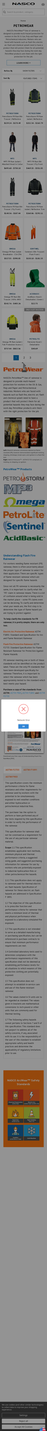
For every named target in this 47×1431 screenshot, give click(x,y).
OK (23, 726)
